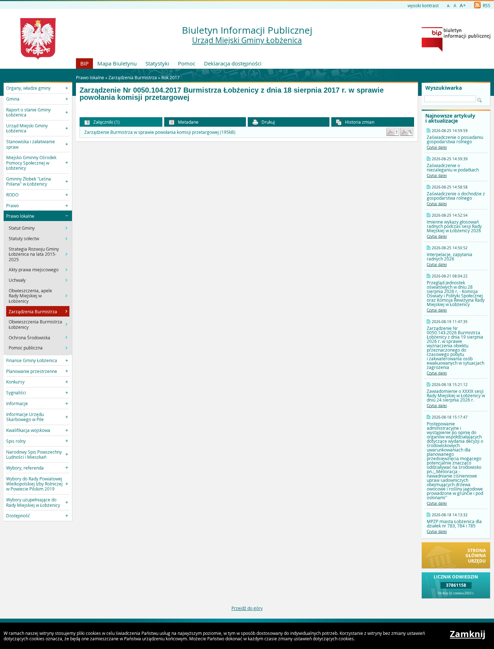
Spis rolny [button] (16, 441)
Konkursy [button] (15, 382)
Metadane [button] (188, 122)
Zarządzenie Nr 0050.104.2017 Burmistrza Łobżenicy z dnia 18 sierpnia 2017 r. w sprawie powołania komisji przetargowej (232, 93)
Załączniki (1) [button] (106, 122)
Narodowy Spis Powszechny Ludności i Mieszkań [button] (34, 454)
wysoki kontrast (423, 5)
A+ (463, 5)
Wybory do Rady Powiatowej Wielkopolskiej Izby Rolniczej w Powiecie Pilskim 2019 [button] (34, 484)
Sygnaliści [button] (16, 392)
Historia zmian (359, 122)
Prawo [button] (12, 205)
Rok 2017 (170, 77)
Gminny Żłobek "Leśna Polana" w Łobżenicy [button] (28, 181)
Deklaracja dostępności (232, 63)
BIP (84, 63)
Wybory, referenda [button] (25, 468)
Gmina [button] (13, 99)
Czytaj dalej (437, 147)
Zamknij (467, 633)
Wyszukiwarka (443, 87)
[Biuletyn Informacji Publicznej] (456, 50)
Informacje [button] (17, 403)
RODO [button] (12, 195)
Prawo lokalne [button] (20, 216)
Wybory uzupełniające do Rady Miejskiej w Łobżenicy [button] (33, 502)
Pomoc (186, 63)
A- (448, 6)
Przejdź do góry (247, 608)
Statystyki (157, 63)
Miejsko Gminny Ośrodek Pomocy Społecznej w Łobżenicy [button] (31, 162)
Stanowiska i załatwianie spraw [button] (30, 144)
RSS (486, 5)
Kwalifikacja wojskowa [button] (28, 430)
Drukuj (267, 122)
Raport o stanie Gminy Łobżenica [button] (28, 112)
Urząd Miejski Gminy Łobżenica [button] (27, 128)
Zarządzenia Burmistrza (132, 77)
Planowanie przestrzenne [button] (31, 371)
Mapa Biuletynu (117, 63)
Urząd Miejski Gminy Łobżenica (247, 40)
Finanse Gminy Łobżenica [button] (31, 360)
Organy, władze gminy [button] (28, 88)
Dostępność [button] (18, 515)
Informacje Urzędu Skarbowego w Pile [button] (25, 416)
